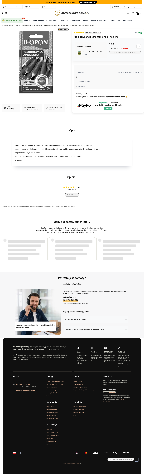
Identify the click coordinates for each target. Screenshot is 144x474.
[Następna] (140, 2)
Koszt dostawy (51, 390)
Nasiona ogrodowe (50, 25)
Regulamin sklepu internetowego (84, 390)
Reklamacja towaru (53, 396)
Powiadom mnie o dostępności (126, 52)
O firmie (49, 429)
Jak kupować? (78, 381)
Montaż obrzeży (78, 410)
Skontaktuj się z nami (88, 2)
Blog (74, 415)
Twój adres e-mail (109, 390)
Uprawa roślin (38, 25)
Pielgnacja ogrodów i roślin (23, 25)
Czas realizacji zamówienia (55, 381)
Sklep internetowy (71, 463)
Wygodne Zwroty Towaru (55, 384)
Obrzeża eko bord (52, 432)
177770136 (117, 7)
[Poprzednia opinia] (3, 246)
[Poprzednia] (3, 2)
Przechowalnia (51, 415)
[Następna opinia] (140, 246)
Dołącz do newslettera (112, 392)
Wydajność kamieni (79, 407)
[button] (138, 46)
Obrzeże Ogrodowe (7, 25)
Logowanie (50, 407)
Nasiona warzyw (63, 25)
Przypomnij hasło (52, 410)
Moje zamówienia (52, 413)
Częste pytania (78, 384)
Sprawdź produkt (131, 251)
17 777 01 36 (70, 300)
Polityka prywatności (80, 387)
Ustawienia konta (52, 418)
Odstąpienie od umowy (54, 393)
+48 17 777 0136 (23, 384)
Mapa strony (51, 438)
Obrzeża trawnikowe (53, 435)
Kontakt (49, 444)
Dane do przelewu (52, 441)
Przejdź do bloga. (23, 327)
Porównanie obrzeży (80, 413)
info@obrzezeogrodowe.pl (133, 7)
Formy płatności (52, 387)
